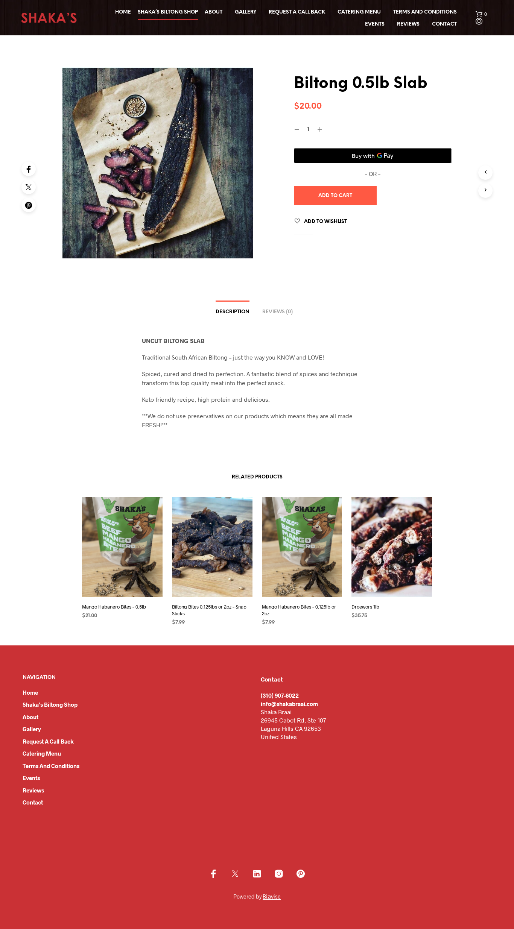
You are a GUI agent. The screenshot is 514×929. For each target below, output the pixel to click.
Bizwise (272, 897)
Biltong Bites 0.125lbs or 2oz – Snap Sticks (209, 610)
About (213, 12)
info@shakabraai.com (289, 703)
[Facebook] (28, 169)
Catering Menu (359, 12)
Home (123, 12)
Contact (444, 24)
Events (375, 24)
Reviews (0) (277, 312)
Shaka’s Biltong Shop (168, 12)
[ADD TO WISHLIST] (129, 586)
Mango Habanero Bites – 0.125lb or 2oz (299, 610)
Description (232, 312)
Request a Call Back (297, 12)
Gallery (245, 12)
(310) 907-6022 (280, 695)
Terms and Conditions (425, 12)
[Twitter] (28, 187)
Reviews (408, 24)
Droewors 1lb (365, 607)
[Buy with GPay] (373, 155)
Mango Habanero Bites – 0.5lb (114, 607)
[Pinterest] (28, 205)
